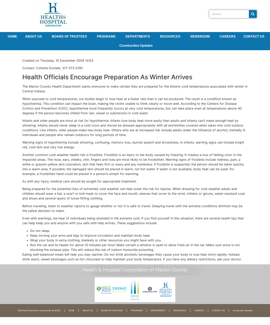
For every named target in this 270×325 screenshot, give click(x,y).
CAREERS (228, 36)
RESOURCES (170, 36)
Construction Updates (136, 45)
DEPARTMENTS (138, 36)
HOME (12, 36)
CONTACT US (254, 36)
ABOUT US (33, 36)
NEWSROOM (200, 36)
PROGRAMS (106, 36)
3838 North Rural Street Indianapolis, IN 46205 (38, 310)
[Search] (253, 14)
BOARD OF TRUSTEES (69, 36)
